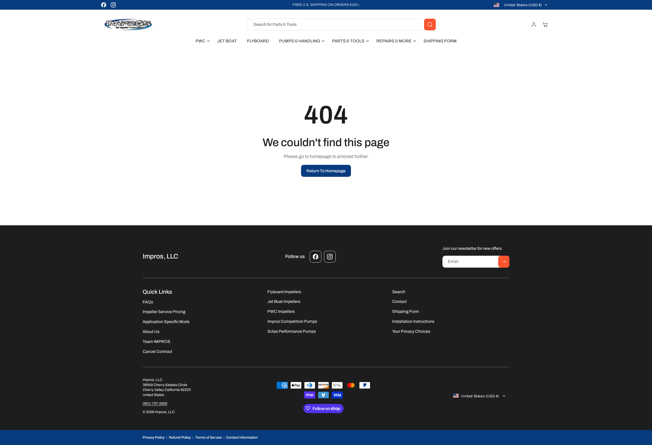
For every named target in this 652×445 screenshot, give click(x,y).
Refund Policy (180, 437)
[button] (201, 41)
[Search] (430, 24)
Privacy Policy (154, 437)
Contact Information (242, 437)
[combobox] (341, 24)
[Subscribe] (503, 262)
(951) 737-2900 (155, 403)
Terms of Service (208, 437)
